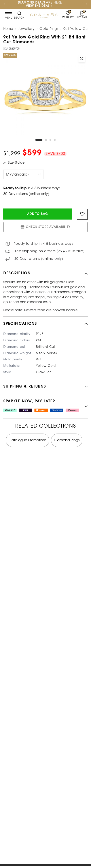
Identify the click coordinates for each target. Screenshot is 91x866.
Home (8, 29)
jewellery (26, 29)
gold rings (49, 29)
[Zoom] (81, 58)
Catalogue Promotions (27, 440)
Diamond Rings (67, 440)
